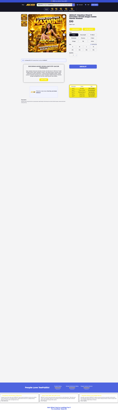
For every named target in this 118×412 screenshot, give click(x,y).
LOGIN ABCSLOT (75, 29)
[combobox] (54, 4)
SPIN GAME (44, 79)
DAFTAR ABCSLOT (89, 29)
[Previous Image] (30, 34)
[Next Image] (64, 34)
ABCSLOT (83, 67)
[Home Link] (30, 5)
